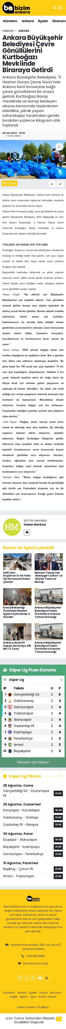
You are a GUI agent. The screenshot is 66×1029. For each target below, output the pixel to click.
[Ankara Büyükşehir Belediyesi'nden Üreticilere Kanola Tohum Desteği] (49, 596)
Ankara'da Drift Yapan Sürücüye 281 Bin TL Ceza (17, 646)
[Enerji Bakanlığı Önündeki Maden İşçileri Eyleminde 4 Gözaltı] (17, 596)
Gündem (10, 21)
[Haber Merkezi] (12, 527)
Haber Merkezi (35, 524)
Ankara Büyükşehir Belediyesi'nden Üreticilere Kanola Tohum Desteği (48, 612)
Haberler (8, 31)
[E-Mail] (27, 532)
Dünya (43, 992)
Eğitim (24, 997)
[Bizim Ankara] (16, 8)
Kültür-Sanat (47, 997)
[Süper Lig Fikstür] (61, 776)
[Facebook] (19, 978)
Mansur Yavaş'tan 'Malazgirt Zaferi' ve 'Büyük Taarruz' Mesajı (49, 577)
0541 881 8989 (35, 956)
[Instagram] (33, 978)
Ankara (28, 21)
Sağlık (13, 997)
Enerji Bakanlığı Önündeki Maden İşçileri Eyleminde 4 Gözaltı (16, 612)
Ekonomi (55, 992)
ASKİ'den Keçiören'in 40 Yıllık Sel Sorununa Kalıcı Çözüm (17, 577)
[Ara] (55, 8)
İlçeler (43, 21)
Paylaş (11, 183)
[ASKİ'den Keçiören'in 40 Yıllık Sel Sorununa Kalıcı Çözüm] (17, 561)
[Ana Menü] (60, 8)
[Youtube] (40, 978)
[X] (26, 978)
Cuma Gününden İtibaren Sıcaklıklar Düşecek (34, 1020)
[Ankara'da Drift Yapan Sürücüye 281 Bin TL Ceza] (17, 631)
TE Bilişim (43, 1007)
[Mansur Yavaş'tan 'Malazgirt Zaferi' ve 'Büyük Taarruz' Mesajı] (49, 561)
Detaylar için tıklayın (33, 762)
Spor (33, 997)
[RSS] (47, 978)
